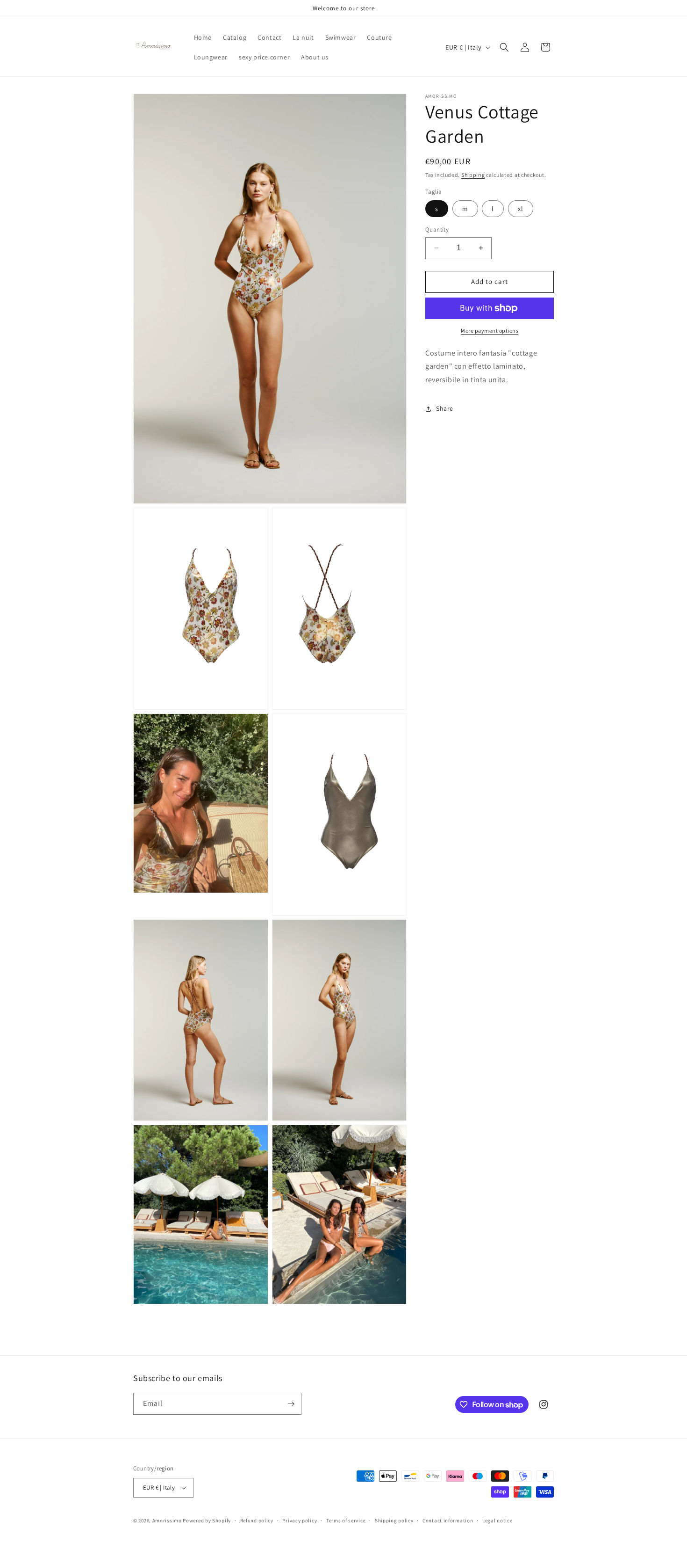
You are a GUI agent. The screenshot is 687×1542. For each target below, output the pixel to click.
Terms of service (345, 1520)
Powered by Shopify (207, 1520)
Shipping (473, 174)
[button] (504, 47)
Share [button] (444, 409)
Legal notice (497, 1520)
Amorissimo (167, 1520)
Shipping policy (394, 1520)
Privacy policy (299, 1520)
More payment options (489, 330)
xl (520, 208)
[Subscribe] (290, 1404)
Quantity (437, 229)
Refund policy (256, 1520)
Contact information (447, 1520)
